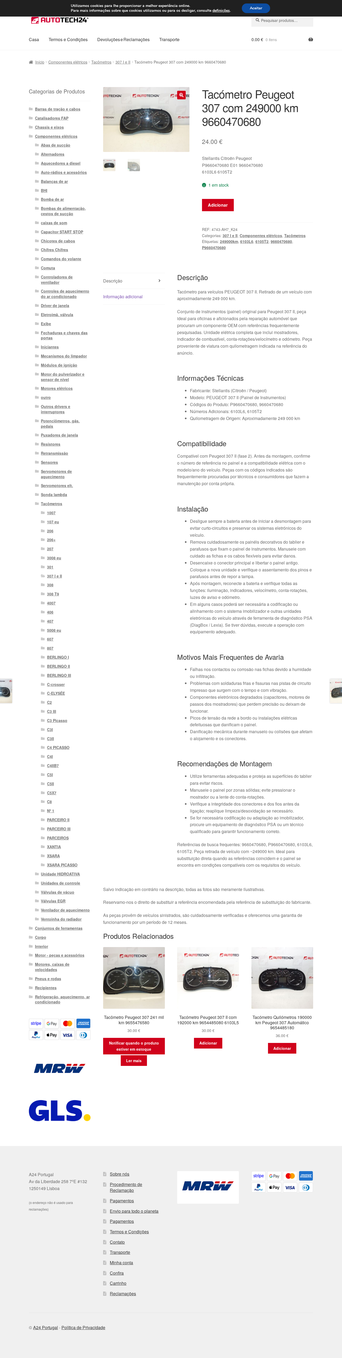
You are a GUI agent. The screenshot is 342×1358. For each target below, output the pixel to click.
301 (50, 567)
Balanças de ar (54, 181)
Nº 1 (50, 810)
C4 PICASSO (58, 747)
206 (50, 530)
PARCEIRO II (58, 819)
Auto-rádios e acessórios (64, 172)
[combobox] (282, 20)
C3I (50, 729)
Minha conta (121, 1262)
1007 (51, 512)
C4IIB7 (53, 765)
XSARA (53, 855)
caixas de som (54, 222)
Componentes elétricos (67, 62)
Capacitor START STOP (62, 231)
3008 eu (54, 557)
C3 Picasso (57, 720)
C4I (50, 756)
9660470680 (281, 241)
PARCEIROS (58, 838)
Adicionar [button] (208, 1043)
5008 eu (54, 630)
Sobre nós (119, 1174)
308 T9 (53, 593)
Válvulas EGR (53, 901)
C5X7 (51, 792)
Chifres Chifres (54, 249)
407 (50, 621)
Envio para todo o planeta (134, 1211)
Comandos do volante (61, 258)
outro (46, 397)
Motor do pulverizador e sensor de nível (62, 376)
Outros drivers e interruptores (55, 409)
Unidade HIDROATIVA (60, 874)
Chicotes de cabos (58, 241)
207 (50, 548)
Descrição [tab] (112, 281)
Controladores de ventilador (57, 279)
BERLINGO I (58, 657)
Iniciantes (50, 347)
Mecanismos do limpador (64, 356)
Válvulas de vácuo (57, 892)
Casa (34, 39)
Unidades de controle (60, 883)
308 (50, 584)
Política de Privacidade (83, 1327)
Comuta (48, 267)
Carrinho (118, 1283)
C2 (49, 702)
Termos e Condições (68, 39)
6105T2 (262, 241)
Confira (117, 1273)
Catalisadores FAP (51, 118)
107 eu (53, 521)
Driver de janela (55, 305)
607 (50, 639)
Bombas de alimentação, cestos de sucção (63, 211)
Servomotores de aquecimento (56, 474)
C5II (50, 783)
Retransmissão (54, 453)
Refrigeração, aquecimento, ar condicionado (62, 999)
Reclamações (123, 1293)
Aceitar (256, 8)
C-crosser (56, 684)
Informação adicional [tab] (123, 296)
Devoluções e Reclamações (123, 39)
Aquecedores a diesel (60, 163)
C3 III (51, 711)
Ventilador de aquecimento (65, 910)
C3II (50, 738)
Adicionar (218, 205)
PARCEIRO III (59, 828)
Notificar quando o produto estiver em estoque (134, 1046)
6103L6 (246, 241)
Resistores (50, 444)
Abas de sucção (55, 145)
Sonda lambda (54, 494)
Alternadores (52, 154)
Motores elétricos (57, 388)
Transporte (169, 39)
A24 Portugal (45, 1327)
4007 (51, 603)
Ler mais (134, 1060)
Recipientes (46, 987)
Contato (117, 1242)
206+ (51, 539)
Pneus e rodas (48, 978)
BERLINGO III (59, 675)
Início (39, 62)
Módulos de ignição (59, 365)
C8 (49, 801)
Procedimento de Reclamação (126, 1187)
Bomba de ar (52, 199)
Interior (41, 946)
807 (50, 648)
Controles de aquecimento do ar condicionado (65, 293)
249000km (229, 241)
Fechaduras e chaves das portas (64, 335)
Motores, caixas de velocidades (52, 966)
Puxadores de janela (59, 435)
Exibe (46, 323)
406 (50, 612)
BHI (44, 190)
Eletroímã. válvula (57, 314)
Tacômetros (101, 62)
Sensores (49, 462)
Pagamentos (122, 1201)
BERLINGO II (58, 666)
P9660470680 (214, 247)
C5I (50, 774)
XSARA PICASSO (62, 865)
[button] (181, 95)
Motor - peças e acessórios (59, 955)
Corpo (40, 937)
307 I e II (122, 62)
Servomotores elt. (57, 485)
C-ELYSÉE (56, 693)
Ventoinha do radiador (61, 919)
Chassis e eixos (49, 127)
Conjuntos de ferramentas (59, 928)
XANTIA (54, 846)
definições (221, 10)
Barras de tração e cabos (57, 109)
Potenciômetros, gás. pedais (60, 423)
